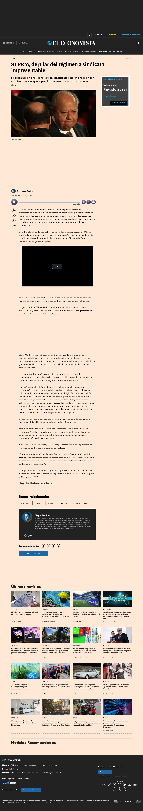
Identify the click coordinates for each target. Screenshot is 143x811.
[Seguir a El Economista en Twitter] (109, 784)
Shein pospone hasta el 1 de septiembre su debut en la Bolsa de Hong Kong (25, 723)
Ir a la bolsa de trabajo (31, 790)
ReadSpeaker (76, 204)
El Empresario (34, 765)
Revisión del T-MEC (72, 51)
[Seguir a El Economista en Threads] (119, 789)
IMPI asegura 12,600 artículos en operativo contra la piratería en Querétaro (116, 687)
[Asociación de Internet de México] (138, 801)
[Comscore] (122, 801)
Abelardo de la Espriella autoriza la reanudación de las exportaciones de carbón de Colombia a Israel (56, 651)
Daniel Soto (78, 621)
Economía (107, 609)
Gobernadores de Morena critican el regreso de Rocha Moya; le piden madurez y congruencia (117, 651)
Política (14, 609)
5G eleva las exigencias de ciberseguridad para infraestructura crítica (21, 687)
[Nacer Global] (9, 783)
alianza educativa (89, 51)
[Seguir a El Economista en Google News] (114, 789)
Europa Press (17, 730)
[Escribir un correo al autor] (29, 535)
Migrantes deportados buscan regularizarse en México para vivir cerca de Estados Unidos (86, 723)
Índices (112, 51)
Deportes (76, 609)
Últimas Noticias (27, 51)
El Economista (22, 765)
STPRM (50, 503)
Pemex (39, 503)
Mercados (14, 718)
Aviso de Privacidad (22, 773)
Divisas (120, 51)
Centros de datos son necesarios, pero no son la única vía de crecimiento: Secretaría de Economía (116, 724)
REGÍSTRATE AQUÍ (118, 103)
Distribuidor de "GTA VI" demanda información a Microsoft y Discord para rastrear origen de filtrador (25, 651)
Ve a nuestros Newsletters (109, 96)
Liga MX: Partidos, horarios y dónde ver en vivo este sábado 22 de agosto (87, 614)
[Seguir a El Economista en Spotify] (124, 784)
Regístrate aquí (105, 772)
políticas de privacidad (121, 776)
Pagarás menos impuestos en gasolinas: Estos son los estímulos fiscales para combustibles (86, 651)
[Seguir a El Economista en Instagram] (130, 784)
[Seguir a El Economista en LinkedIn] (114, 784)
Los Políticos (25, 503)
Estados (44, 609)
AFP (14, 657)
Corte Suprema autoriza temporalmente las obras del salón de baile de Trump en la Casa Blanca (56, 723)
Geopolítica (15, 645)
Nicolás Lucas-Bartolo (19, 693)
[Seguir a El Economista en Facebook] (104, 784)
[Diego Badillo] (13, 191)
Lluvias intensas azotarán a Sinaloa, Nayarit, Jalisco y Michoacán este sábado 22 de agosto (56, 614)
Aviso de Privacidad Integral (42, 773)
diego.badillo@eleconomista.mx (37, 483)
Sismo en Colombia (55, 51)
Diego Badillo (27, 191)
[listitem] (14, 202)
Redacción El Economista (50, 621)
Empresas (14, 58)
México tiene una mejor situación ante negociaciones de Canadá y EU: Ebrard (56, 687)
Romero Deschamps (80, 503)
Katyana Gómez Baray (111, 621)
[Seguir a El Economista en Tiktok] (124, 789)
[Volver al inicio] (44, 760)
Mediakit (16, 769)
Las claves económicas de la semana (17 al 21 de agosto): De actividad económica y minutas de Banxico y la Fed (117, 615)
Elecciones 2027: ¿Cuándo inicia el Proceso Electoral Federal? (24, 613)
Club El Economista (49, 765)
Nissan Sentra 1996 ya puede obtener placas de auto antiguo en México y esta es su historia (86, 687)
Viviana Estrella (109, 693)
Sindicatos (63, 503)
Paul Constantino (18, 621)
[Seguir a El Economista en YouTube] (119, 784)
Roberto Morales (48, 693)
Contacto (58, 773)
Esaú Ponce (77, 693)
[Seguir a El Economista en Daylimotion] (135, 784)
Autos (75, 682)
